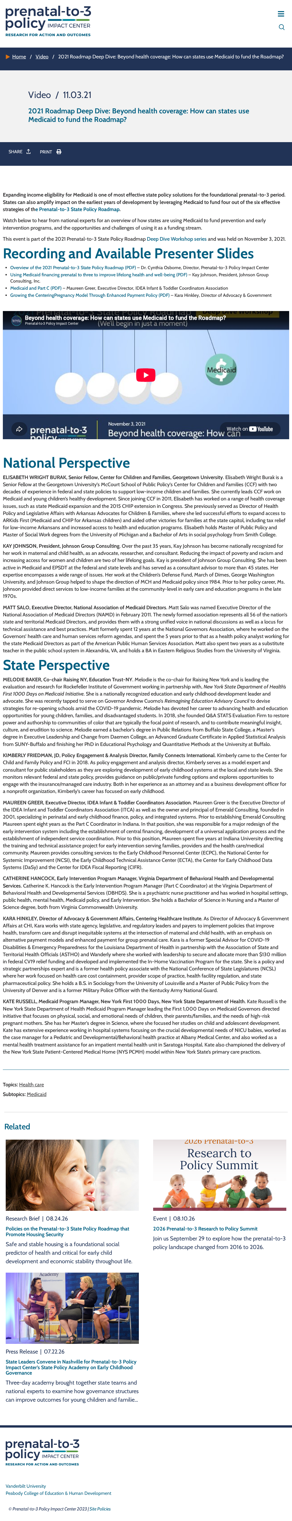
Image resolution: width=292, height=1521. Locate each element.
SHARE (16, 151)
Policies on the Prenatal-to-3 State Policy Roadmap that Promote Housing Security (67, 1232)
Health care (31, 1085)
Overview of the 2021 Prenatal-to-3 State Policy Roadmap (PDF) (73, 267)
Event (160, 1218)
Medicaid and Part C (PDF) (36, 288)
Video (42, 57)
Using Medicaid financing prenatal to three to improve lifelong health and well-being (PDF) (98, 274)
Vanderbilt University (26, 1486)
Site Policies (100, 1509)
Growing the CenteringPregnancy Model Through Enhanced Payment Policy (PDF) (90, 295)
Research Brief (23, 1218)
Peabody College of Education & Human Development (58, 1493)
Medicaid (36, 1094)
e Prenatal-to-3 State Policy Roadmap (77, 209)
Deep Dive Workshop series (177, 239)
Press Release (22, 1351)
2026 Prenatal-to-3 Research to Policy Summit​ (205, 1229)
